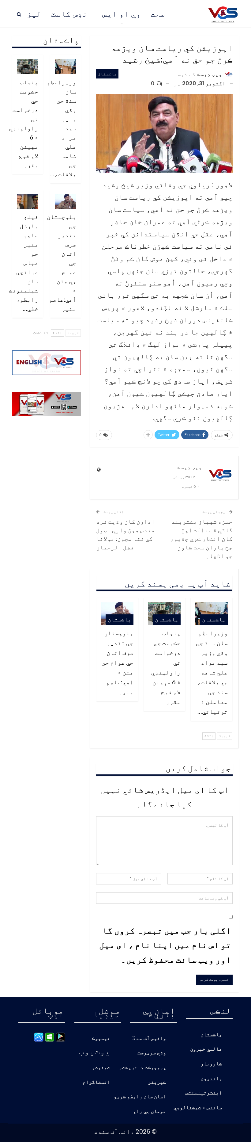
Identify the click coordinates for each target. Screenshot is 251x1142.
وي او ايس (121, 13)
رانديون (211, 1078)
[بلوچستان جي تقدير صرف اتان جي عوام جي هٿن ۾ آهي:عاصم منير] (65, 201)
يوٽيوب (94, 1051)
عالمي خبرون (206, 1049)
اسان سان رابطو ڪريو (140, 1096)
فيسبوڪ (101, 1038)
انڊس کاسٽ (71, 13)
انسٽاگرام (96, 1082)
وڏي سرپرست (151, 1053)
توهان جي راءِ (149, 1111)
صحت (158, 13)
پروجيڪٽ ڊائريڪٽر (142, 1067)
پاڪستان (107, 74)
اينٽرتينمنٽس (203, 1093)
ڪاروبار (211, 1064)
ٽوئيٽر (101, 1067)
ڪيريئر (157, 1082)
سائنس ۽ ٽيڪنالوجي (198, 1107)
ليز (34, 13)
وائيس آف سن (151, 1038)
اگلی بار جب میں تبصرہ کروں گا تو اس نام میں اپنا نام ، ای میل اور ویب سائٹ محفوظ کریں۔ (165, 944)
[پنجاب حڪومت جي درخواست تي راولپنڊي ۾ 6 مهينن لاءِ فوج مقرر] (27, 66)
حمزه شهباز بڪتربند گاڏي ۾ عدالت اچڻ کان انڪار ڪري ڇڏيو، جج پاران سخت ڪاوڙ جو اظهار (201, 538)
